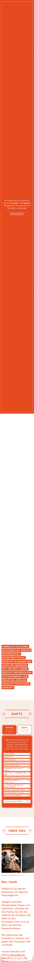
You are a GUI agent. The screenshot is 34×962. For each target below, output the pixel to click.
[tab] (9, 729)
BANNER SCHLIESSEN (17, 213)
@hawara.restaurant (19, 875)
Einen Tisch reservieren (17, 957)
